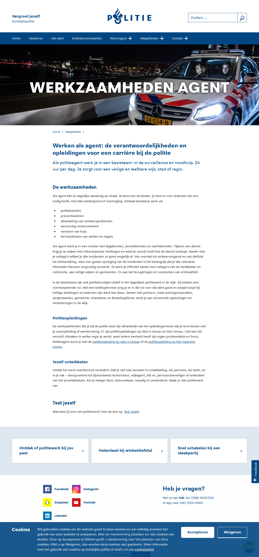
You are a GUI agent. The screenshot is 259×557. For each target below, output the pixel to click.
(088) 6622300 (202, 498)
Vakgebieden (149, 38)
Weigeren (232, 532)
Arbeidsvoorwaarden (87, 38)
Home (16, 38)
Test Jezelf (131, 412)
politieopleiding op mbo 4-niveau (116, 342)
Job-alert (57, 38)
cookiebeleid (144, 550)
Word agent (118, 38)
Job (181, 498)
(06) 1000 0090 (191, 503)
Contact (177, 38)
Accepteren (197, 532)
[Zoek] (242, 17)
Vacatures (36, 38)
